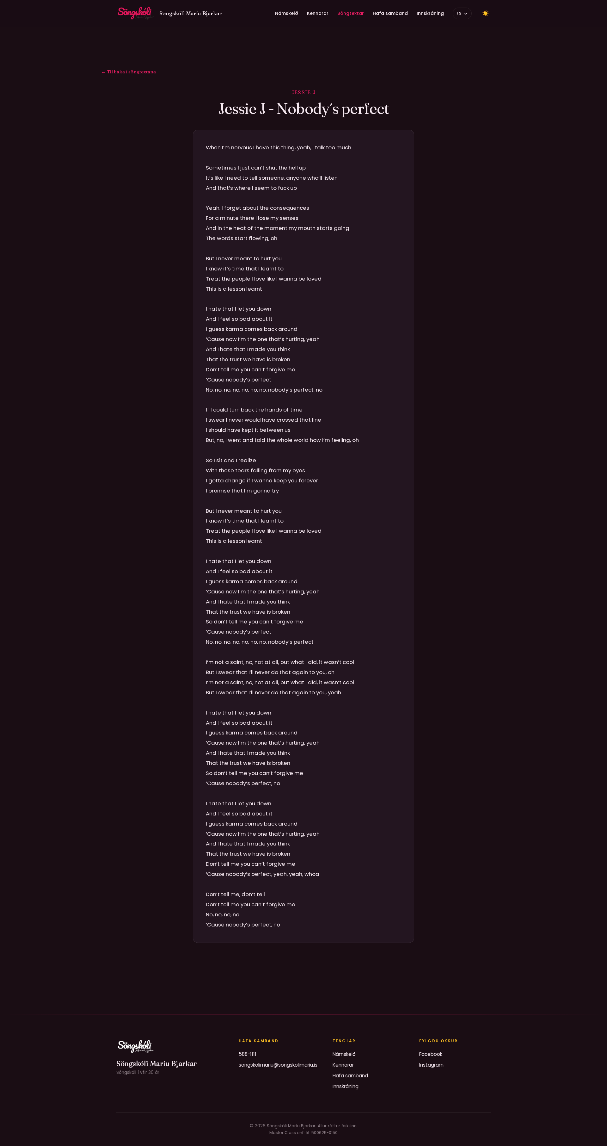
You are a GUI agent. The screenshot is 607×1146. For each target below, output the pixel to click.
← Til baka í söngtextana (128, 72)
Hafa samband (390, 13)
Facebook (430, 1054)
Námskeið (286, 13)
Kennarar (317, 13)
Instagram (431, 1065)
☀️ (485, 13)
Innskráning (430, 13)
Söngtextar (350, 13)
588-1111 (247, 1054)
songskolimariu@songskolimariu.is (278, 1065)
